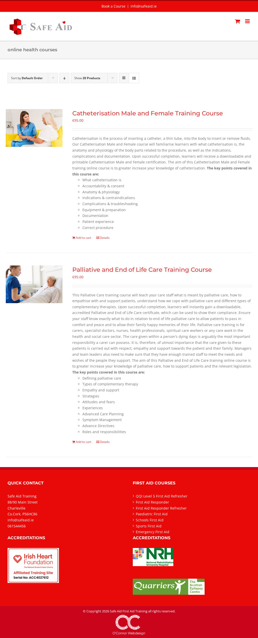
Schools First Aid (150, 520)
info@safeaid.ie (144, 6)
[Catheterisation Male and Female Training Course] (34, 128)
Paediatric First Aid (152, 514)
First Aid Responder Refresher (161, 508)
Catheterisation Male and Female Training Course (147, 113)
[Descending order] (64, 78)
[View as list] (134, 78)
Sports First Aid (149, 526)
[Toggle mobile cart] (237, 21)
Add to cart (83, 238)
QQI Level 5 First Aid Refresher (161, 496)
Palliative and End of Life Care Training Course (142, 269)
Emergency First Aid (152, 531)
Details (105, 238)
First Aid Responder (152, 502)
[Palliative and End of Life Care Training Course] (34, 284)
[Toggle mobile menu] (247, 21)
